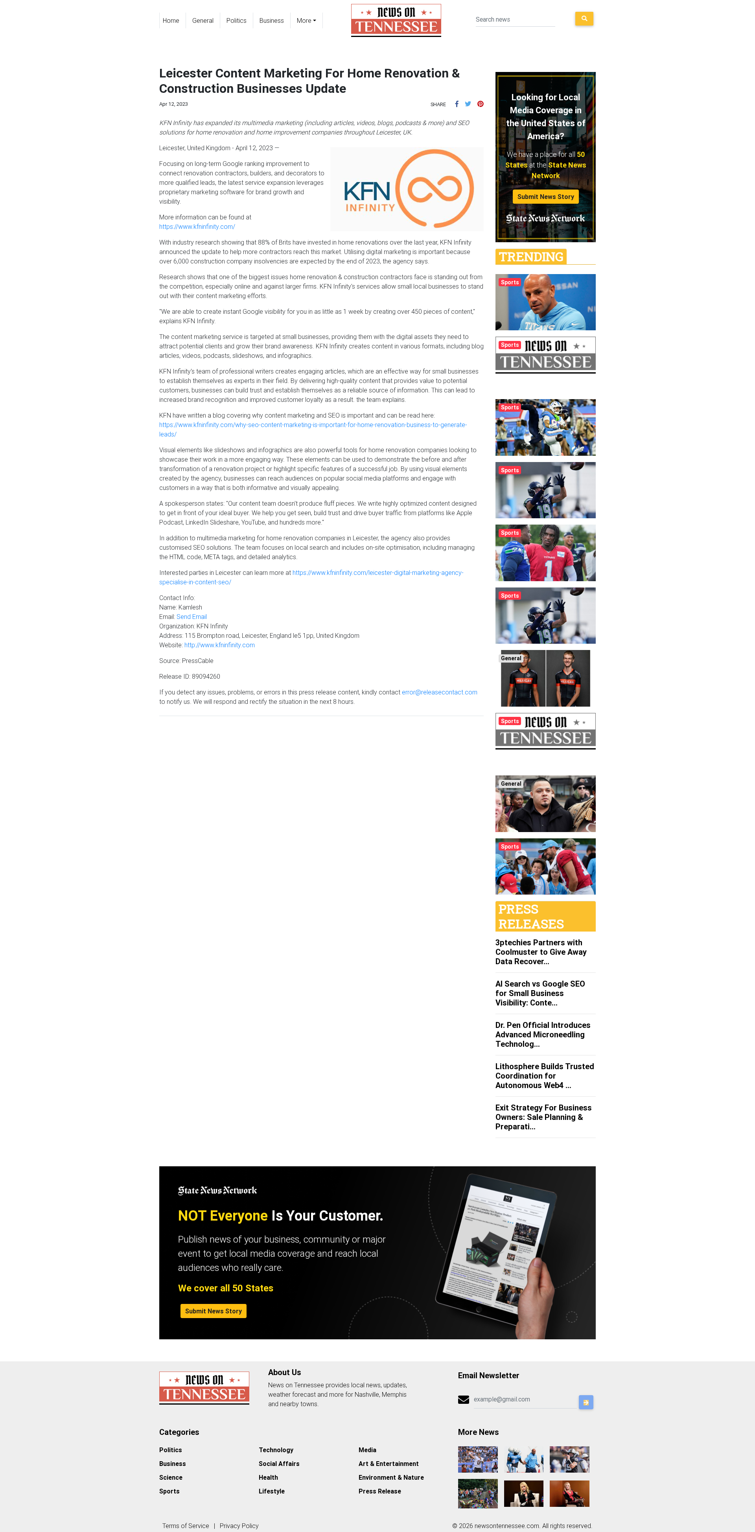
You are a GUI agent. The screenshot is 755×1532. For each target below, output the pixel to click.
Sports (169, 1491)
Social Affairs (279, 1464)
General (203, 20)
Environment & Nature (391, 1477)
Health (268, 1477)
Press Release (380, 1491)
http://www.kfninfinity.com (219, 645)
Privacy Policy (239, 1526)
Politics (236, 20)
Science (170, 1477)
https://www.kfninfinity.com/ (197, 226)
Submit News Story (545, 197)
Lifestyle (272, 1491)
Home (171, 20)
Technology (276, 1450)
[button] (457, 104)
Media (367, 1450)
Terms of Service (185, 1526)
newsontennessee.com (507, 1526)
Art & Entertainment (389, 1464)
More (304, 20)
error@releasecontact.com (439, 692)
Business (272, 20)
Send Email (192, 617)
